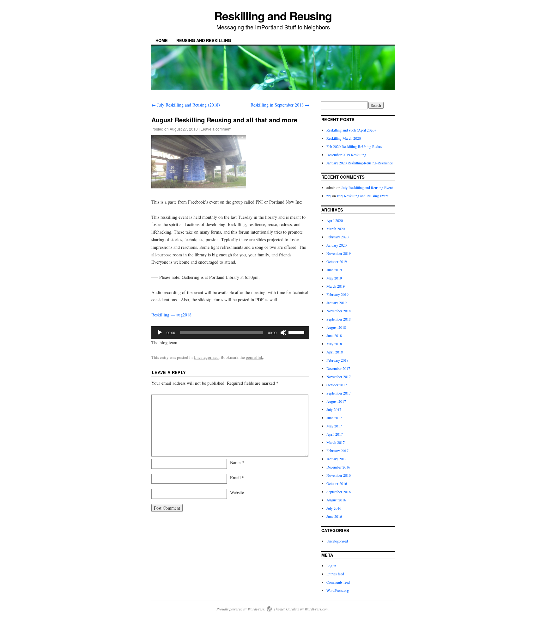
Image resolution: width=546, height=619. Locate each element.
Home (161, 40)
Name (237, 462)
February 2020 (337, 236)
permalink (254, 357)
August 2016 (336, 499)
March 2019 (335, 286)
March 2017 (335, 442)
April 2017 (334, 434)
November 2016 (338, 475)
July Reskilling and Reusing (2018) (185, 105)
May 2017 (334, 425)
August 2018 (336, 327)
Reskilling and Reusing (273, 15)
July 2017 (333, 409)
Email (237, 478)
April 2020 (334, 220)
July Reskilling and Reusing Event (367, 187)
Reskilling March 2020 (343, 138)
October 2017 (336, 384)
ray (328, 195)
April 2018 (334, 351)
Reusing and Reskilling (203, 40)
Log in (331, 565)
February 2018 (337, 360)
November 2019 (338, 253)
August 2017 (336, 401)
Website (237, 492)
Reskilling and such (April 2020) (351, 129)
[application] (230, 332)
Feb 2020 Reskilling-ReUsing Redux (354, 146)
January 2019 (336, 302)
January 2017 (336, 458)
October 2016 (336, 483)
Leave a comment (216, 129)
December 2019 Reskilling (346, 154)
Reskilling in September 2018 (280, 105)
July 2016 (333, 508)
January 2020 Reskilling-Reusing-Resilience (359, 162)
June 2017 (334, 417)
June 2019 (334, 269)
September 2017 (338, 392)
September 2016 (338, 491)
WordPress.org (337, 590)
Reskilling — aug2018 (171, 315)
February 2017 (337, 450)
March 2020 (335, 228)
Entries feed (335, 573)
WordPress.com (317, 608)
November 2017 (338, 376)
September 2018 (338, 319)
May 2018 (334, 343)
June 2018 (334, 335)
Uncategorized (206, 357)
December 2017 (338, 368)
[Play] (159, 332)
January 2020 (336, 245)
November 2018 (338, 310)
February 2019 (337, 294)
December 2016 (338, 466)
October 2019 (336, 261)
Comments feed (338, 582)
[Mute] (283, 332)
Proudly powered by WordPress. (240, 608)
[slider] (297, 332)
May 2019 (334, 277)
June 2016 (334, 516)
